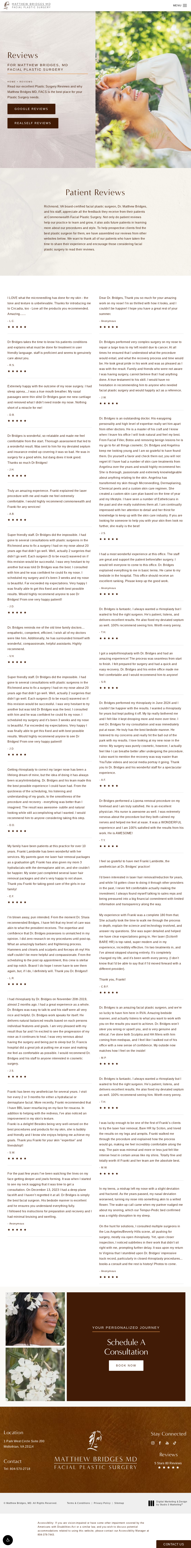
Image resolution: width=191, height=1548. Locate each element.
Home (11, 82)
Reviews (26, 82)
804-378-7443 (46, 1534)
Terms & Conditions (78, 1503)
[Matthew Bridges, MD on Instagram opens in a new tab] (152, 1443)
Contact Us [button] (173, 1544)
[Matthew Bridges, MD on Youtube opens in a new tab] (167, 1443)
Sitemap (119, 1503)
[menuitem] (152, 1443)
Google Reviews (31, 108)
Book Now (126, 1365)
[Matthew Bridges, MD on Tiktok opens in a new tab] (174, 1443)
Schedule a (126, 1347)
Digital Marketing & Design (171, 1503)
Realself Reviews (33, 123)
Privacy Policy (102, 1503)
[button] (8, 1540)
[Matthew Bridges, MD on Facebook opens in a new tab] (160, 1443)
